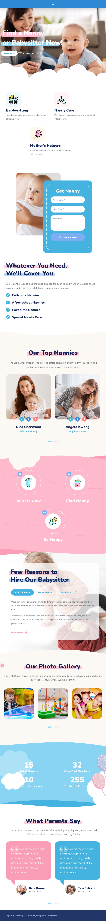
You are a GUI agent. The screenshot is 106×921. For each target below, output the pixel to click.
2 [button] (52, 441)
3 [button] (55, 441)
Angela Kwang (77, 427)
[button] (18, 632)
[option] (28, 407)
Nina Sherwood (28, 427)
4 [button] (57, 441)
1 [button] (49, 441)
